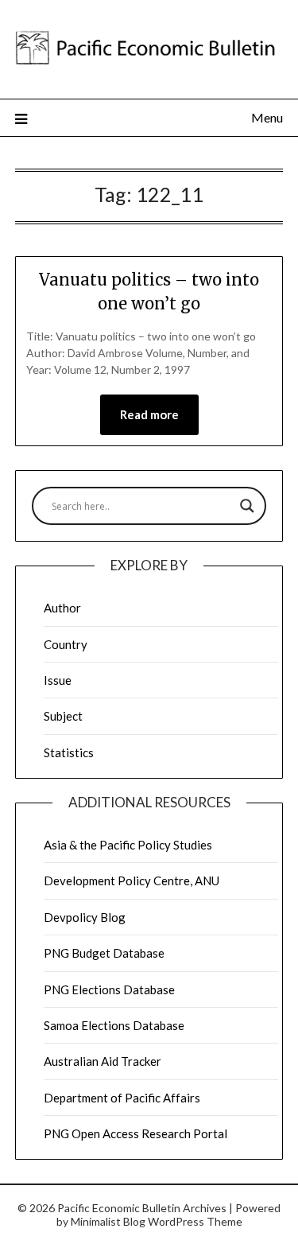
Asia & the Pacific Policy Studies (128, 845)
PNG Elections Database (109, 989)
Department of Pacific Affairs (122, 1097)
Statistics (69, 752)
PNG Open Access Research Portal (135, 1133)
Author (62, 608)
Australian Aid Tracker (102, 1061)
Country (65, 644)
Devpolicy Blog (85, 917)
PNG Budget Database (104, 953)
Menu (267, 117)
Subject (63, 716)
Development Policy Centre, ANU (131, 880)
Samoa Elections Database (114, 1025)
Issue (58, 680)
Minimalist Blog (108, 1221)
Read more (149, 414)
